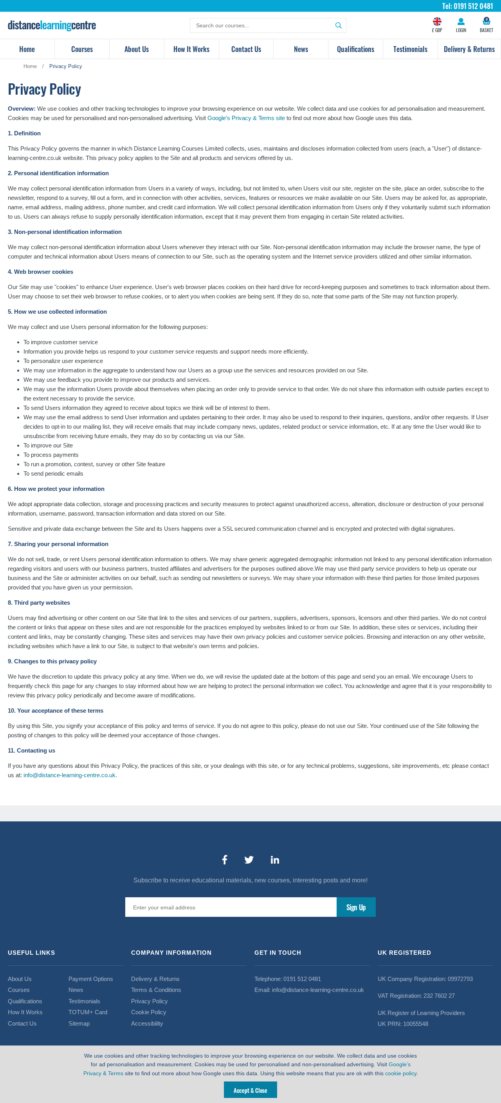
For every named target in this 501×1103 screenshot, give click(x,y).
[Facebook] (224, 860)
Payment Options (90, 978)
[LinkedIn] (275, 860)
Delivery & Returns (469, 49)
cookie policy (400, 1073)
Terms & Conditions (156, 989)
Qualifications (355, 49)
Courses (82, 49)
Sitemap (79, 1023)
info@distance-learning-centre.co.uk (69, 775)
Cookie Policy (148, 1012)
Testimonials (410, 49)
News (301, 49)
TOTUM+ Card (87, 1012)
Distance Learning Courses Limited (52, 25)
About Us (136, 49)
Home (27, 49)
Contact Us (246, 49)
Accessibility (147, 1023)
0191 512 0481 (302, 978)
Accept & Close (250, 1090)
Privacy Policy (149, 1001)
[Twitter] (249, 860)
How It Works (191, 49)
